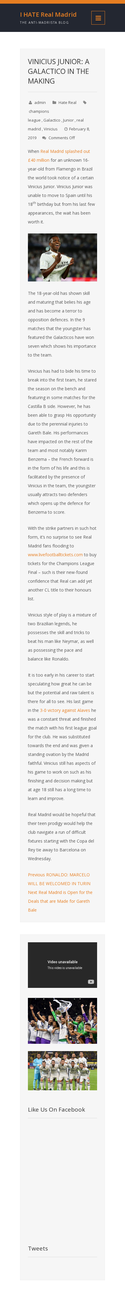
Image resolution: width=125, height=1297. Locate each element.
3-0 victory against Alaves (65, 710)
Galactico (51, 120)
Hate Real (67, 102)
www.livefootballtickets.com (55, 554)
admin (40, 102)
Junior (68, 120)
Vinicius (51, 129)
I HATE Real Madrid (48, 14)
